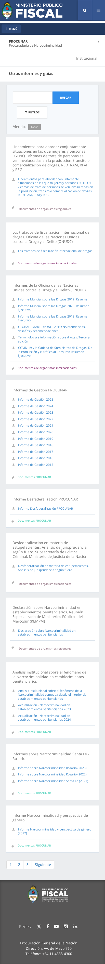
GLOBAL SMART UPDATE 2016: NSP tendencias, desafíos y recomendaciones (52, 329)
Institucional (86, 58)
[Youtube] (56, 926)
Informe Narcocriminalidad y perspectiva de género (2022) (54, 831)
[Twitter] (39, 926)
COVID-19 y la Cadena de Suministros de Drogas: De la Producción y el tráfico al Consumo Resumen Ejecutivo (55, 352)
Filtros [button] (34, 112)
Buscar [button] (65, 97)
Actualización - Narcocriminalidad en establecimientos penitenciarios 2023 (44, 707)
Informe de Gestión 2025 (35, 399)
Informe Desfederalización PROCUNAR (45, 508)
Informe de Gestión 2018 (35, 445)
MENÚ (13, 29)
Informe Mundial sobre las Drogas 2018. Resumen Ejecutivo (53, 318)
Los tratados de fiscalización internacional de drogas (55, 251)
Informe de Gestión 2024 (35, 406)
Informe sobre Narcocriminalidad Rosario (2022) (52, 774)
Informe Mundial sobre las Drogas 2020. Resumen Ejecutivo (53, 308)
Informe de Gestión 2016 (35, 458)
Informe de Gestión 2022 (35, 419)
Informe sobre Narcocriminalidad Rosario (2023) (52, 768)
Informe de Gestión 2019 (35, 439)
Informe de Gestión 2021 (35, 425)
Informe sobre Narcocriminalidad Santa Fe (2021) (53, 781)
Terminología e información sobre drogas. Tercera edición (54, 339)
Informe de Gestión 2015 (35, 465)
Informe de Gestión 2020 (35, 432)
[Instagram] (66, 926)
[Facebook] (47, 926)
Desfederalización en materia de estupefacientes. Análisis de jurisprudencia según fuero (53, 568)
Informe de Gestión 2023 (35, 412)
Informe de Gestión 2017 (35, 452)
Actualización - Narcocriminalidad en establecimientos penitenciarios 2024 (44, 718)
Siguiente (43, 864)
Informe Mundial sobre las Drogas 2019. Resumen (53, 299)
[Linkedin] (75, 926)
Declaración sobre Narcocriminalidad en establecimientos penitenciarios (46, 632)
